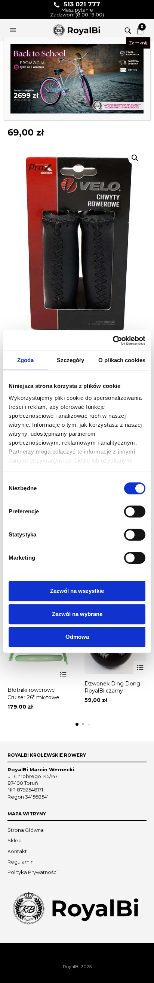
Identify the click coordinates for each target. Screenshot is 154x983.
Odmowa (77, 637)
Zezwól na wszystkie (77, 591)
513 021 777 (82, 4)
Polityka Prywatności (32, 872)
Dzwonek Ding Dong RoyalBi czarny (112, 687)
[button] (13, 30)
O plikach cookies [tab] (121, 360)
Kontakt (17, 851)
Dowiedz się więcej (140, 667)
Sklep (14, 840)
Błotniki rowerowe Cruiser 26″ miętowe (33, 694)
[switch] (134, 511)
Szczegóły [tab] (70, 360)
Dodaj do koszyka (63, 674)
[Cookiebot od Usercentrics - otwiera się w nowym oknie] (112, 340)
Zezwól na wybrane (77, 614)
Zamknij (138, 43)
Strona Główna (25, 830)
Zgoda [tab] (25, 360)
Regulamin (20, 862)
